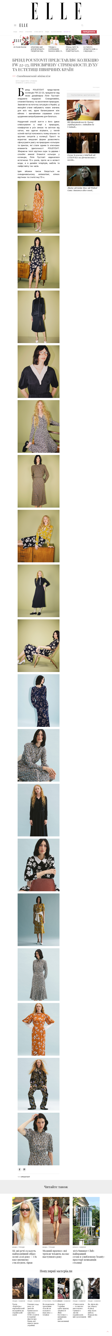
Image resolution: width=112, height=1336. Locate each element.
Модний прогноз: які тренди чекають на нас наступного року (56, 1253)
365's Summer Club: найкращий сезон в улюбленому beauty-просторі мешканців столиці (89, 1256)
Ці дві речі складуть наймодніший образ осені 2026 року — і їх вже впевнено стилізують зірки (24, 1256)
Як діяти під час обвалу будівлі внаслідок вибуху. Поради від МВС (93, 1310)
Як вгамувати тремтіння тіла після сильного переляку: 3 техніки (48, 1309)
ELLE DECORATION (56, 32)
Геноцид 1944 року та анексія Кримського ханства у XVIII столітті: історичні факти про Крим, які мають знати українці (33, 1314)
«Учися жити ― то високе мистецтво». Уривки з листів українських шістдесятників (79, 1310)
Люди (47, 32)
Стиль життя (38, 32)
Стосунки (28, 32)
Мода (15, 32)
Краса (21, 32)
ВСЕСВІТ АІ (67, 32)
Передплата (89, 32)
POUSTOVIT (26, 1177)
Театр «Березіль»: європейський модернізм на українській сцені (18, 1309)
